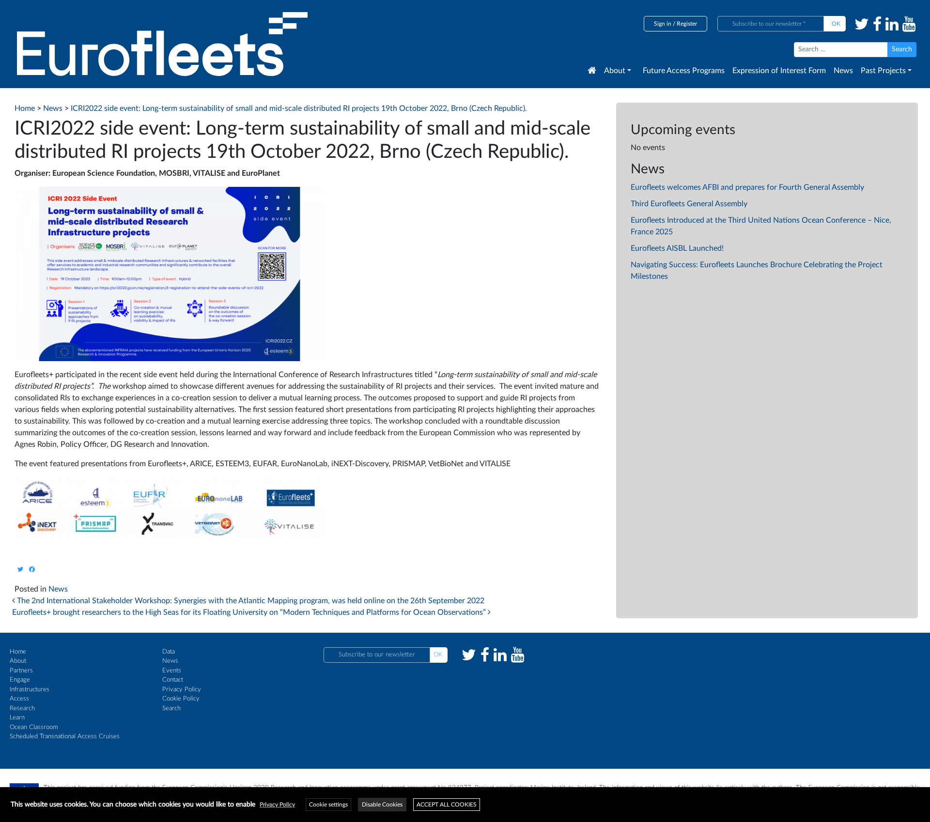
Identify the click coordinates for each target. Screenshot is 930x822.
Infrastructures (29, 689)
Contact (172, 680)
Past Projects (883, 71)
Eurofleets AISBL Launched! (677, 248)
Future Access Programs (684, 71)
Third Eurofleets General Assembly (689, 204)
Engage (20, 680)
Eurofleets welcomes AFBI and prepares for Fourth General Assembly (747, 187)
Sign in (662, 24)
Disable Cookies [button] (382, 804)
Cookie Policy (181, 699)
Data (168, 652)
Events (171, 671)
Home (18, 652)
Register (687, 24)
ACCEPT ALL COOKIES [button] (447, 804)
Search (171, 708)
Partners (21, 671)
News (843, 71)
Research (22, 708)
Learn (17, 718)
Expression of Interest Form (779, 71)
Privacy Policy (181, 689)
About (614, 71)
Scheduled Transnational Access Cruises (65, 736)
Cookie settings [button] (328, 804)
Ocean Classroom (34, 727)
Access (19, 699)
